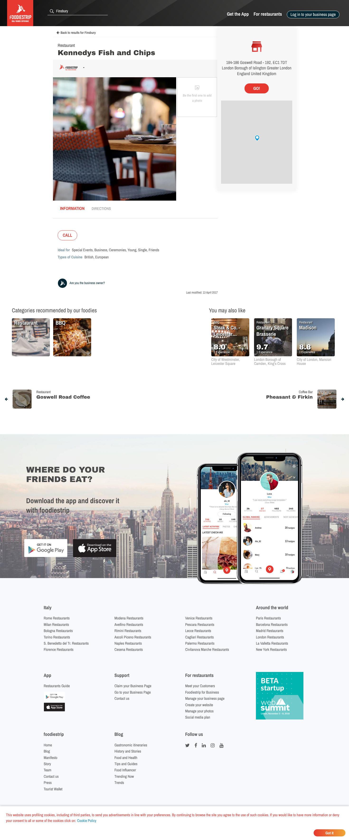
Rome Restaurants (57, 618)
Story (47, 763)
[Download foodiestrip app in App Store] (94, 557)
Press (48, 782)
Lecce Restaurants (198, 630)
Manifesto (50, 757)
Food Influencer (125, 769)
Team (47, 769)
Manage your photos (199, 711)
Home (48, 745)
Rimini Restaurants (127, 630)
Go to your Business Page (132, 692)
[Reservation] (54, 699)
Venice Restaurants (198, 618)
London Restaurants (270, 637)
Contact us (121, 698)
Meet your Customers (200, 685)
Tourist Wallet (53, 789)
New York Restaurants (271, 649)
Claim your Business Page (132, 685)
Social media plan (197, 717)
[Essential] (54, 710)
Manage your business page (205, 698)
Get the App (238, 14)
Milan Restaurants (56, 624)
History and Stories (127, 751)
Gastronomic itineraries (130, 745)
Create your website (199, 704)
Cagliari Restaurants (199, 637)
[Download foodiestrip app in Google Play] (46, 556)
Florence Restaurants (58, 649)
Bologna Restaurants (58, 630)
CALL (67, 235)
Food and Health (125, 757)
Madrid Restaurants (269, 630)
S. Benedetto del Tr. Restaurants (66, 643)
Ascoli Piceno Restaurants (132, 637)
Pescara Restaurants (199, 624)
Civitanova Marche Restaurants (207, 649)
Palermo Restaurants (199, 643)
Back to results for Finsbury (78, 33)
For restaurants (268, 14)
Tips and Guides (125, 763)
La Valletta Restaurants (272, 643)
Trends (119, 782)
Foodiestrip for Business (202, 692)
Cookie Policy (86, 820)
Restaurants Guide (57, 685)
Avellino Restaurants (128, 624)
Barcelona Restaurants (272, 624)
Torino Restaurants (57, 637)
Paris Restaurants (268, 618)
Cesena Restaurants (128, 649)
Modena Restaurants (128, 618)
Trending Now (124, 776)
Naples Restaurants (128, 643)
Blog (47, 751)
